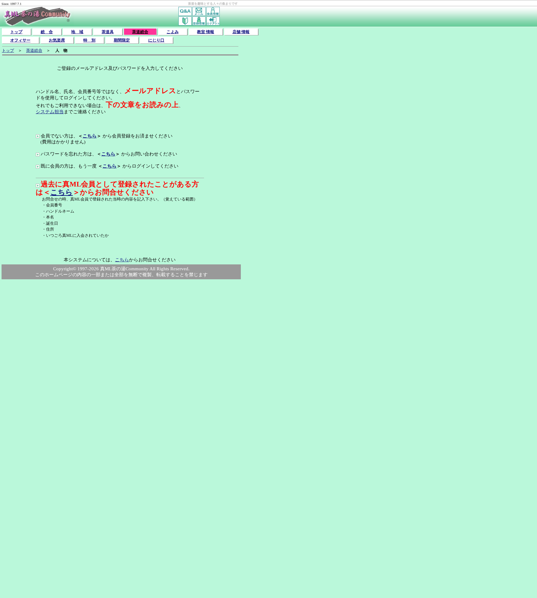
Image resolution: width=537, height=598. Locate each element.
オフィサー (20, 40)
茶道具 (108, 31)
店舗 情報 (241, 31)
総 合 (47, 31)
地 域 (77, 31)
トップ (16, 31)
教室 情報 (205, 31)
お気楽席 (57, 40)
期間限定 (122, 40)
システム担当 (50, 111)
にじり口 (156, 40)
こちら (90, 135)
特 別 (89, 40)
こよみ (173, 31)
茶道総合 (140, 31)
